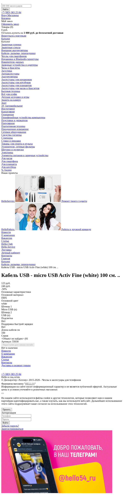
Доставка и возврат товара (16, 365)
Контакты (6, 255)
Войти (5, 423)
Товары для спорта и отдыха (17, 143)
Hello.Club (7, 244)
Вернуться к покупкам (13, 35)
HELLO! (30, 383)
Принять (7, 409)
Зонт (3, 102)
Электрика (7, 152)
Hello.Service (8, 246)
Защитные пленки (11, 44)
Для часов (6, 158)
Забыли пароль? (10, 425)
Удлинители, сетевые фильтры (18, 146)
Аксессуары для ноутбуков (16, 82)
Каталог (5, 38)
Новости (6, 232)
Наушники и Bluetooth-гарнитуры (20, 59)
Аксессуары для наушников (16, 79)
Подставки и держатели (14, 120)
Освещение (7, 114)
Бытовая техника (10, 91)
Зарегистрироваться (12, 428)
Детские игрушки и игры (15, 97)
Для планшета (9, 164)
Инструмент (8, 108)
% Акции (6, 170)
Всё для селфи (9, 94)
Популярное (8, 123)
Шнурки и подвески (12, 149)
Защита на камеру (11, 100)
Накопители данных (12, 62)
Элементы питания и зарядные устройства (24, 155)
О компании (8, 235)
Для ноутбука (8, 167)
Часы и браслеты (10, 67)
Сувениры (7, 138)
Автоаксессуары (10, 73)
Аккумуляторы (9, 76)
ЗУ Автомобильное (12, 105)
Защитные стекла (10, 47)
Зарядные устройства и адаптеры (19, 65)
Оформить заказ (10, 24)
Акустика (6, 70)
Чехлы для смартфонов (14, 56)
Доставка (6, 249)
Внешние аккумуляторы (14, 50)
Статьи (5, 241)
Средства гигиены (11, 135)
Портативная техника (13, 126)
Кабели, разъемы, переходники (18, 53)
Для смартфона (9, 161)
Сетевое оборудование (13, 132)
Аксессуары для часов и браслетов (20, 88)
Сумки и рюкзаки (11, 140)
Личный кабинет (10, 252)
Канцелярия (8, 111)
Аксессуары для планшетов (16, 85)
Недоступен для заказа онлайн (18, 345)
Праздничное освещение (15, 129)
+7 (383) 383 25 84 (11, 374)
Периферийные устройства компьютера (23, 117)
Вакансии (6, 238)
